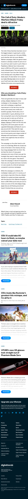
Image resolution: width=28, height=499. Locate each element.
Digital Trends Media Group (8, 489)
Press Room (18, 478)
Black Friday (3, 224)
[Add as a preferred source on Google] (5, 28)
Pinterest (19, 412)
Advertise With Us (5, 448)
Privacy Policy (19, 475)
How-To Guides (19, 435)
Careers (3, 475)
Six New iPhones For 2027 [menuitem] (16, 8)
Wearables (18, 425)
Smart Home (4, 432)
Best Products (19, 432)
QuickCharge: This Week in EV (15, 224)
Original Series (19, 437)
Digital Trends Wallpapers (21, 450)
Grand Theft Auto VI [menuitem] (5, 8)
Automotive (4, 437)
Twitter (9, 412)
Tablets (17, 423)
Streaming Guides (20, 430)
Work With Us (4, 478)
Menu (1, 5)
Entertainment (4, 435)
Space (17, 427)
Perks (18, 127)
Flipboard (1, 416)
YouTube (12, 412)
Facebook (1, 412)
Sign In (24, 5)
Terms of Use (4, 484)
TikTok (16, 412)
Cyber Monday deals (9, 79)
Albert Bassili (5, 25)
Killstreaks (10, 127)
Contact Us (3, 445)
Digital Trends (8, 7)
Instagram (5, 412)
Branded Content (19, 447)
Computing (4, 425)
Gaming (3, 427)
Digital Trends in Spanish (21, 452)
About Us (3, 443)
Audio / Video (4, 430)
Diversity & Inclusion (5, 481)
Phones (3, 423)
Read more (6, 281)
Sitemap (17, 481)
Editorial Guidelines (5, 451)
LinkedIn (23, 412)
